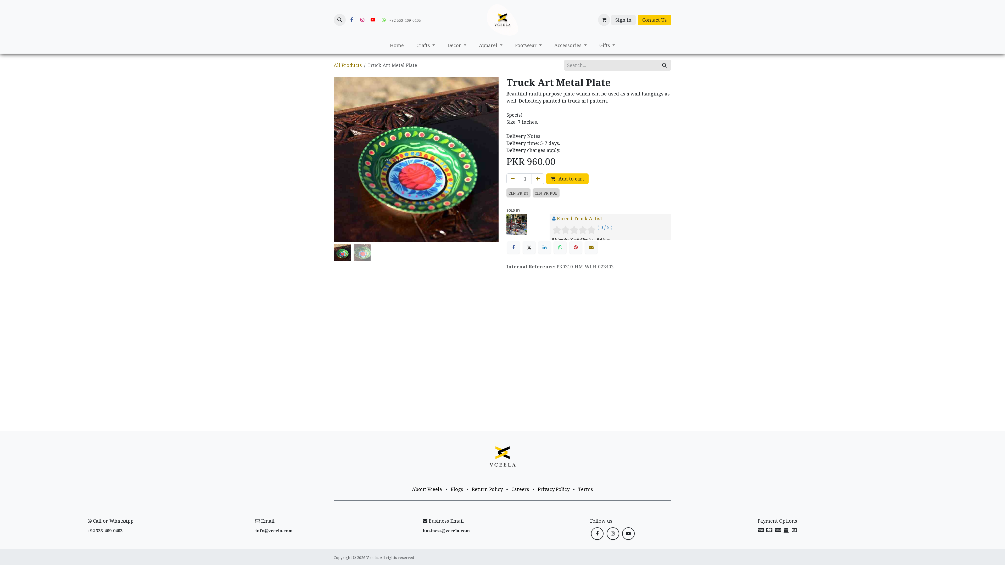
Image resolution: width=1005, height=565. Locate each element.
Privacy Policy (554, 489)
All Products (348, 65)
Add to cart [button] (570, 179)
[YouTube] (373, 20)
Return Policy (487, 489)
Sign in (623, 20)
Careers (520, 489)
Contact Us (654, 20)
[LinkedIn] (544, 247)
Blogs (457, 489)
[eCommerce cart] (604, 20)
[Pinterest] (576, 247)
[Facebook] (351, 20)
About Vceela (427, 489)
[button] (340, 20)
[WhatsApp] (560, 247)
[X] (529, 247)
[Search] (664, 65)
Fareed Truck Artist (579, 218)
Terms (585, 489)
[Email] (591, 247)
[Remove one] (512, 178)
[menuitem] (397, 45)
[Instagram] (362, 20)
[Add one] (538, 178)
